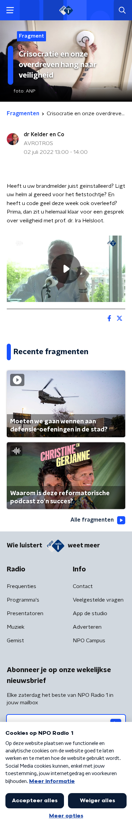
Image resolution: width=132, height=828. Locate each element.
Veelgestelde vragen (98, 600)
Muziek (15, 627)
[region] (66, 269)
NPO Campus (89, 640)
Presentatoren (25, 613)
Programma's (23, 600)
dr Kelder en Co (44, 134)
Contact (83, 586)
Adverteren (87, 627)
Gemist (15, 640)
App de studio (90, 613)
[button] (10, 10)
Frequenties (21, 586)
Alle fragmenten (92, 520)
